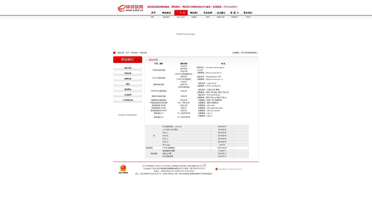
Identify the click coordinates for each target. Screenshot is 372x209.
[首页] (153, 14)
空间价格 (127, 73)
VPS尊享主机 (128, 100)
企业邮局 (127, 95)
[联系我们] (248, 14)
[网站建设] (166, 14)
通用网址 (127, 89)
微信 (128, 84)
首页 (127, 53)
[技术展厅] (221, 14)
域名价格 (127, 68)
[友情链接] (194, 14)
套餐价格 (127, 79)
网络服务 (134, 53)
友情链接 (175, 166)
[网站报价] (181, 14)
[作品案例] (207, 14)
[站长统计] (204, 166)
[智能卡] (234, 14)
